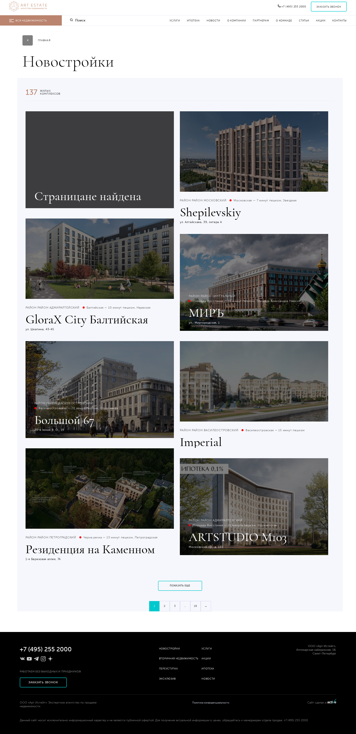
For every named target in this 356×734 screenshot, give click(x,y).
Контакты (339, 20)
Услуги (175, 20)
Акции (321, 20)
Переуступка (168, 668)
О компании (236, 20)
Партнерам (261, 20)
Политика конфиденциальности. (211, 702)
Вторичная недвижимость (178, 658)
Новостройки (169, 648)
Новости (213, 20)
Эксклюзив (167, 678)
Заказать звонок (328, 6)
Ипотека (193, 20)
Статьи (304, 20)
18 (195, 606)
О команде (284, 20)
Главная (44, 40)
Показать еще (180, 585)
